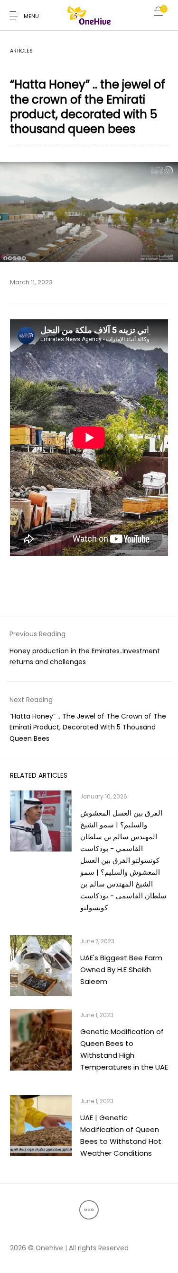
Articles (21, 50)
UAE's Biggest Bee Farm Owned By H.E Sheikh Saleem (121, 969)
